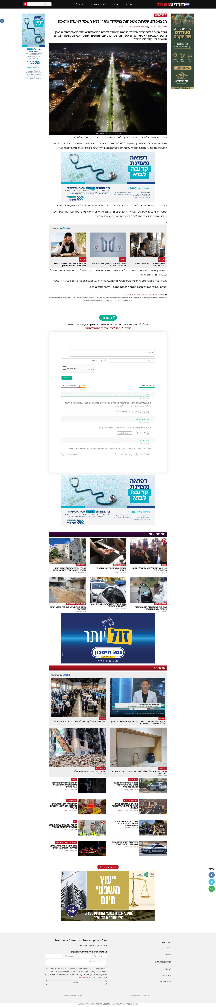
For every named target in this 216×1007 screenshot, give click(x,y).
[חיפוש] (25, 4)
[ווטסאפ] (211, 889)
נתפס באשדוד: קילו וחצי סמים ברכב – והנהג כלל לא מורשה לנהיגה (108, 605)
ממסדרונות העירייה (98, 4)
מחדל (139, 294)
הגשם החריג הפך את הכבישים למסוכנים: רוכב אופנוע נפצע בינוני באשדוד (63, 805)
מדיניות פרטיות (165, 981)
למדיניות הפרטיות (85, 977)
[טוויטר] (211, 882)
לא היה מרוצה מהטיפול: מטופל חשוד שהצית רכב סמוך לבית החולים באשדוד (69, 569)
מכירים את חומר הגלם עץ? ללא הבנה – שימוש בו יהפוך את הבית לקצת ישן (139, 772)
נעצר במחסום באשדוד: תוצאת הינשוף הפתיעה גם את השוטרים (151, 608)
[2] (108, 201)
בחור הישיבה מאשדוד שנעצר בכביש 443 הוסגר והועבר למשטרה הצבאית (126, 784)
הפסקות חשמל (158, 294)
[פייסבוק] (211, 875)
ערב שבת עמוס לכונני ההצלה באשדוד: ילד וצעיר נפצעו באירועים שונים (126, 823)
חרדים (116, 4)
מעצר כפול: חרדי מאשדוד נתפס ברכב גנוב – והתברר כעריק (125, 843)
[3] (33, 79)
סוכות (134, 294)
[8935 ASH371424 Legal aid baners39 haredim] (108, 920)
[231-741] (182, 88)
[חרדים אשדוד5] (108, 662)
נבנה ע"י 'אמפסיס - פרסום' (73, 995)
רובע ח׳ (128, 294)
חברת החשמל (147, 294)
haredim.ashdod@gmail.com (93, 945)
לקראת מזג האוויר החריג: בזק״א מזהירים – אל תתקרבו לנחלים (63, 846)
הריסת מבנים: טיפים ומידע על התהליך (90, 771)
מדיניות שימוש (84, 1004)
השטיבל (80, 4)
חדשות (128, 4)
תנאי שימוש (166, 975)
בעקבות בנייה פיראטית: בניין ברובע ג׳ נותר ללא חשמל (68, 608)
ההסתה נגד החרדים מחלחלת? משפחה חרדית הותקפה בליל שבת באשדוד (64, 784)
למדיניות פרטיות (96, 1004)
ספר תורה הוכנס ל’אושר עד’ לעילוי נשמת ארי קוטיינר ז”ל (149, 569)
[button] (2, 21)
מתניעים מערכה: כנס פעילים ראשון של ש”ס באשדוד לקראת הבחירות (125, 805)
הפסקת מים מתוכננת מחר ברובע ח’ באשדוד (111, 569)
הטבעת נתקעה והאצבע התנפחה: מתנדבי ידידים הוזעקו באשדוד (63, 825)
